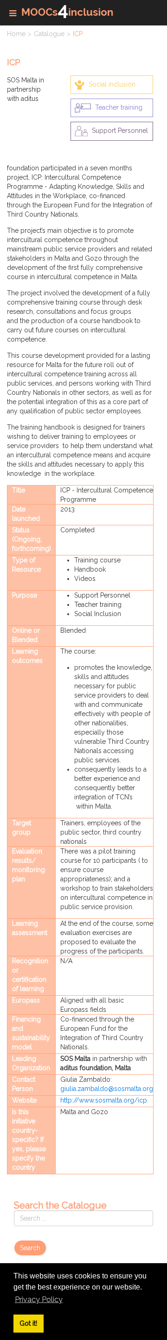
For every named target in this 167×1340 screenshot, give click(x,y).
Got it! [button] (28, 1323)
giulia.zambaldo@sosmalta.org (106, 1088)
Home (16, 33)
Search (30, 1248)
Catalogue (49, 33)
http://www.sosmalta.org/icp (103, 1100)
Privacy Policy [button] (39, 1299)
